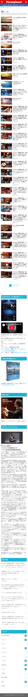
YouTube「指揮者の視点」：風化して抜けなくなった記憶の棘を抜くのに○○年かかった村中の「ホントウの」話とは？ (13, 565)
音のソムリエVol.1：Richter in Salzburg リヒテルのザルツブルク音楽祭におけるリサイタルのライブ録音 (13, 598)
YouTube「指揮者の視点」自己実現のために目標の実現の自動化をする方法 (13, 617)
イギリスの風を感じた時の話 (12, 592)
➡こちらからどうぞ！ (9, 384)
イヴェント (4, 652)
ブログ (3, 639)
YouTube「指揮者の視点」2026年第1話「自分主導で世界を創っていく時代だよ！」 (13, 606)
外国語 (3, 673)
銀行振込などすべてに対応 (20, 352)
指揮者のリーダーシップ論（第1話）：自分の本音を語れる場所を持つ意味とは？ (13, 573)
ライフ (3, 669)
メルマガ (4, 660)
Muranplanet (15, 1)
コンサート (4, 648)
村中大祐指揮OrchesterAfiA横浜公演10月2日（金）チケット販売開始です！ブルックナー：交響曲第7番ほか (13, 586)
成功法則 (4, 665)
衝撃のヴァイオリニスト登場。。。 (11, 579)
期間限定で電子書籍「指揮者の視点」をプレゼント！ (14, 5)
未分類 (3, 685)
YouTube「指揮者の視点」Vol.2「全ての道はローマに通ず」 (13, 623)
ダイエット (4, 656)
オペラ (3, 644)
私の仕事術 (4, 677)
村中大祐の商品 (6, 635)
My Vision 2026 (8, 612)
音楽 (3, 681)
